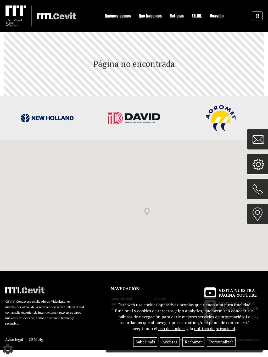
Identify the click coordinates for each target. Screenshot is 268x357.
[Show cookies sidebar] (8, 349)
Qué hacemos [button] (150, 16)
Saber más (145, 342)
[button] (147, 212)
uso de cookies (171, 328)
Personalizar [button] (221, 342)
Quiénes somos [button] (118, 16)
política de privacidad (214, 328)
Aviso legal (14, 339)
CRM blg (36, 339)
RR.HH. (197, 16)
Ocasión (217, 16)
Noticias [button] (177, 16)
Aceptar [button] (169, 342)
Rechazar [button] (193, 342)
